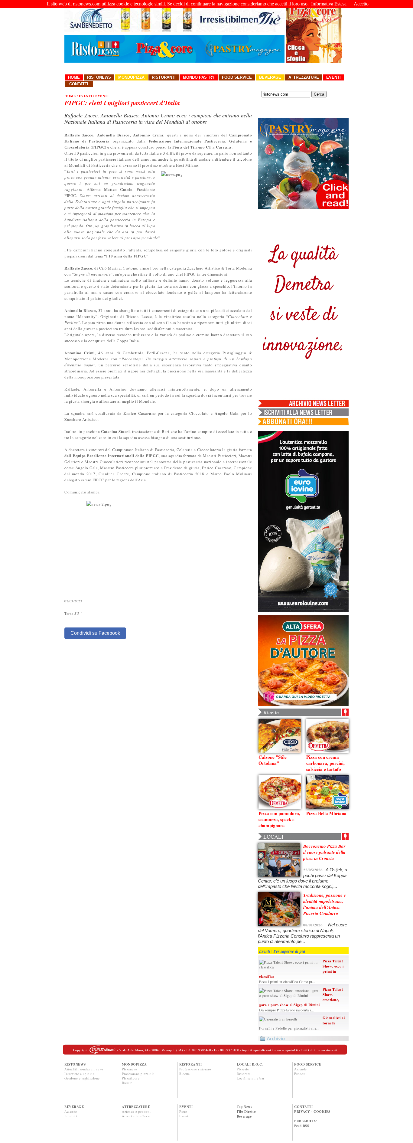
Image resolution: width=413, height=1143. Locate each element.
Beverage (270, 77)
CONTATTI (303, 1106)
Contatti (78, 84)
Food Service (237, 77)
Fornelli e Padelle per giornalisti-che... (289, 1028)
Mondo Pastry (199, 77)
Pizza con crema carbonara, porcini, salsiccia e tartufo (325, 763)
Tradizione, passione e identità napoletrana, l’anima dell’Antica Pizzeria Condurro (324, 904)
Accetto (361, 3)
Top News (244, 1106)
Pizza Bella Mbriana (326, 813)
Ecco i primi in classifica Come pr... (287, 981)
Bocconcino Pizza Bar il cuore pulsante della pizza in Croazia (324, 852)
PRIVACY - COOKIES (312, 1111)
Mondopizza (131, 77)
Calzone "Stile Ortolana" (273, 760)
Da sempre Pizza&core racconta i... (286, 1009)
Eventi (333, 77)
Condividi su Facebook (95, 633)
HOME (70, 95)
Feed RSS (301, 1125)
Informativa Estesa (328, 3)
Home (74, 77)
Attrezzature (303, 77)
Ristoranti (164, 77)
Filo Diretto (246, 1111)
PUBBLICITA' (305, 1120)
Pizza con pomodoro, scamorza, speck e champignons (279, 819)
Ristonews (99, 77)
